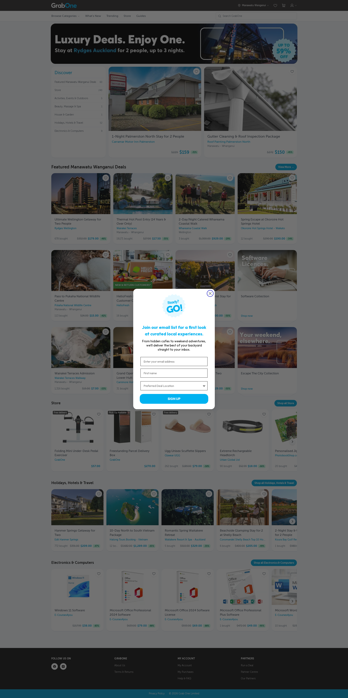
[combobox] (173, 385)
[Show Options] (204, 385)
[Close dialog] (210, 293)
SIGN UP (174, 399)
